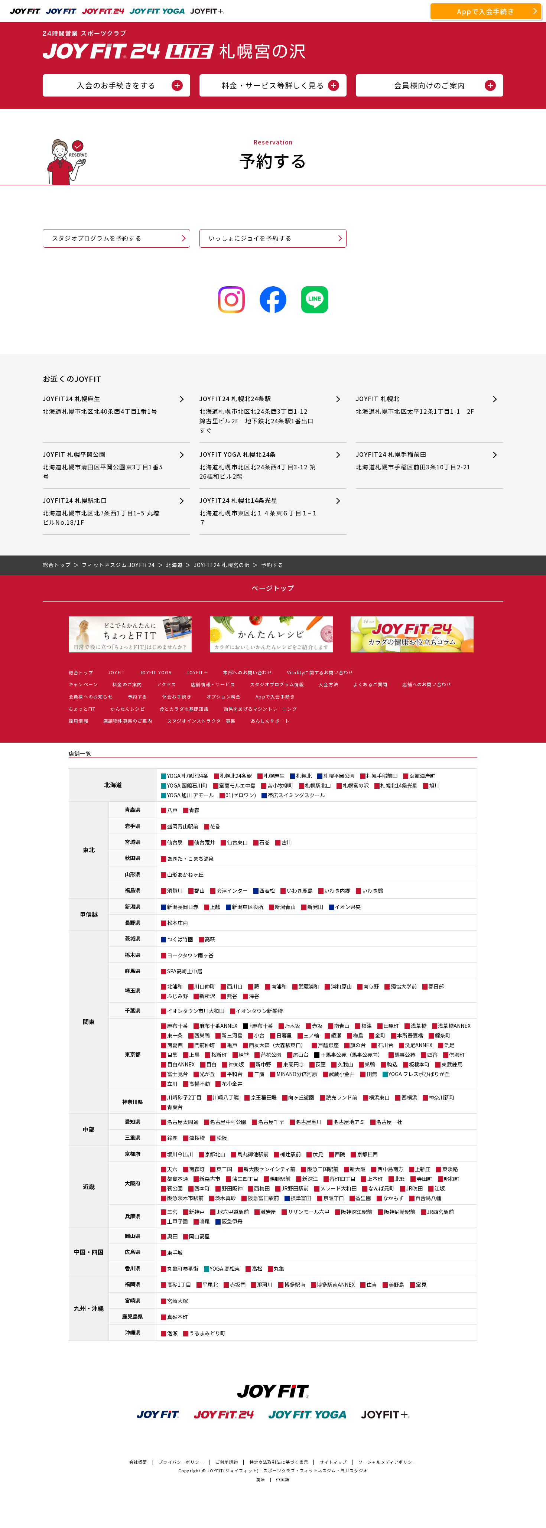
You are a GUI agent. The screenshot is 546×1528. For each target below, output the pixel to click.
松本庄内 (177, 922)
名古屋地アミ (349, 1121)
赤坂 (317, 1025)
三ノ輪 (311, 1035)
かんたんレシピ (127, 709)
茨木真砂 (225, 1198)
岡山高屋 (199, 1236)
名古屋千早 (271, 1121)
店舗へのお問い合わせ (426, 684)
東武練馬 (452, 1064)
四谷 (432, 1054)
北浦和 (175, 986)
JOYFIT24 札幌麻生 (103, 405)
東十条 (175, 1035)
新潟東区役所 (247, 906)
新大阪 (357, 1169)
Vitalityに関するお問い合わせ (320, 672)
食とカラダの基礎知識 (184, 709)
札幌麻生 (274, 775)
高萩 (210, 939)
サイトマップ (333, 1462)
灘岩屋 (268, 1211)
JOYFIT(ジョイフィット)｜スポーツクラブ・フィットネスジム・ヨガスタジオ (287, 1470)
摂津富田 (300, 1198)
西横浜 (409, 1097)
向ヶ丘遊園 (301, 1097)
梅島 (358, 1035)
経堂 (243, 1054)
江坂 (440, 1188)
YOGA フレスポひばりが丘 (419, 1074)
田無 (372, 1074)
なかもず (393, 1198)
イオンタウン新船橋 (259, 1010)
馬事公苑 (404, 1054)
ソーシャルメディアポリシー (387, 1462)
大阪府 (132, 1183)
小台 (259, 1035)
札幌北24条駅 (236, 775)
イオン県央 (348, 906)
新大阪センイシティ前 (269, 1169)
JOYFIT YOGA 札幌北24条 (257, 465)
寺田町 (424, 1178)
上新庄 (422, 1169)
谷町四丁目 (342, 1178)
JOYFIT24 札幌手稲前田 (413, 460)
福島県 (132, 890)
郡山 (199, 890)
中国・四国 (89, 1251)
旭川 (434, 785)
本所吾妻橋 (410, 1035)
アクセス (166, 684)
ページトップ (272, 588)
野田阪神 (232, 1188)
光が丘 (207, 1074)
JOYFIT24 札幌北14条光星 (258, 511)
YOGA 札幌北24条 (187, 775)
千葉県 (132, 1010)
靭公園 (175, 1188)
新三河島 (232, 1035)
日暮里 (284, 1035)
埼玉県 (132, 990)
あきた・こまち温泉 (190, 858)
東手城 (175, 1252)
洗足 (449, 1045)
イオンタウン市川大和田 (195, 1010)
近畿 (89, 1186)
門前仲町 (204, 1045)
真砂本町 (177, 1316)
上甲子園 (177, 1221)
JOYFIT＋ (197, 672)
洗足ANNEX (418, 1045)
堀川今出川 (180, 1154)
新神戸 (197, 1211)
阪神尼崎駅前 (399, 1211)
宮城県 (132, 842)
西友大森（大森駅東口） (277, 1045)
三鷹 (259, 1074)
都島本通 (177, 1178)
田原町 (391, 1025)
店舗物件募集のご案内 (127, 720)
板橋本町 (419, 1064)
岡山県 (132, 1235)
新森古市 (209, 1178)
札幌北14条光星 (398, 785)
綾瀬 (336, 1035)
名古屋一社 (389, 1121)
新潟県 (132, 906)
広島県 (132, 1251)
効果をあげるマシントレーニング (260, 709)
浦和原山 (341, 986)
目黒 (172, 1054)
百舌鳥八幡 (428, 1198)
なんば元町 (381, 1188)
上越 (215, 906)
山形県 (132, 874)
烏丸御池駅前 (253, 1154)
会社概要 (138, 1462)
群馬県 (132, 970)
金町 (380, 1035)
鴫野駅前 (280, 1178)
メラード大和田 (338, 1188)
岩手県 (132, 826)
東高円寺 (293, 1064)
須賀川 (175, 890)
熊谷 (232, 996)
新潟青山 (285, 906)
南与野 (371, 986)
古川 (287, 842)
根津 (366, 1025)
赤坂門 (238, 1284)
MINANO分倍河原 (296, 1074)
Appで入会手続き (485, 11)
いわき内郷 (337, 890)
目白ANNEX (181, 1064)
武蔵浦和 (308, 986)
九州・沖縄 (89, 1308)
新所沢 (207, 996)
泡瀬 (172, 1333)
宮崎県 (132, 1300)
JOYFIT (116, 672)
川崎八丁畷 (226, 1097)
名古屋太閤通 (182, 1121)
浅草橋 (418, 1025)
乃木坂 (292, 1025)
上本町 (375, 1178)
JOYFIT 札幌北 (415, 405)
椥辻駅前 (290, 1154)
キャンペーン (83, 684)
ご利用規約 (226, 1462)
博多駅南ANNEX (336, 1284)
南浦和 (279, 986)
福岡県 (132, 1284)
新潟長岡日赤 (182, 906)
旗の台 (358, 1045)
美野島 (396, 1284)
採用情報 (78, 720)
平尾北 (210, 1284)
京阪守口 (333, 1198)
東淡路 (450, 1169)
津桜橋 (197, 1137)
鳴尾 (204, 1221)
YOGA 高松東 (225, 1268)
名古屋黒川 (309, 1121)
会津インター (232, 890)
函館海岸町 (422, 775)
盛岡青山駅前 (182, 826)
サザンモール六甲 (308, 1211)
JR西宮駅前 (440, 1211)
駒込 (392, 1064)
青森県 (132, 809)
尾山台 (301, 1054)
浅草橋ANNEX (454, 1025)
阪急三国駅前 (322, 1169)
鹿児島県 (132, 1316)
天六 (172, 1169)
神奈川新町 (442, 1097)
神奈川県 (132, 1101)
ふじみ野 (177, 996)
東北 (89, 849)
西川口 (235, 986)
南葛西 (175, 1045)
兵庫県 (132, 1216)
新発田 (315, 906)
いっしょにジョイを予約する (250, 238)
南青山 (342, 1025)
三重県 (132, 1137)
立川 (172, 1083)
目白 (211, 1064)
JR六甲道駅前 (233, 1211)
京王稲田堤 (264, 1097)
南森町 (197, 1169)
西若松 (267, 890)
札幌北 (304, 775)
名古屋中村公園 (228, 1121)
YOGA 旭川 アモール (190, 795)
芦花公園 (271, 1054)
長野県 (132, 922)
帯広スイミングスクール (296, 795)
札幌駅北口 (318, 785)
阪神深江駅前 (356, 1211)
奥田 (172, 1236)
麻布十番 (177, 1025)
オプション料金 (224, 696)
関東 (89, 1021)
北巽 (399, 1178)
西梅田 (262, 1188)
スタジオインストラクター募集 (201, 720)
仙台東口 (237, 842)
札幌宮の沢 (356, 785)
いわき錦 (372, 890)
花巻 (215, 826)
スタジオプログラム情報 (277, 684)
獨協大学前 (404, 986)
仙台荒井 (204, 842)
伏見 (318, 1154)
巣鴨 (370, 1064)
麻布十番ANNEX (218, 1025)
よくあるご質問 (370, 684)
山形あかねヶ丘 (185, 874)
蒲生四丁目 (245, 1178)
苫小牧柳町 (280, 785)
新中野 (263, 1064)
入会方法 (328, 684)
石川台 (385, 1045)
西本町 (202, 1188)
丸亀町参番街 (182, 1268)
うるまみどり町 (207, 1333)
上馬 (194, 1054)
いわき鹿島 (300, 890)
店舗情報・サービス (213, 684)
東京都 (132, 1054)
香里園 (363, 1198)
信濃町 (457, 1054)
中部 (89, 1129)
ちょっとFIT (82, 709)
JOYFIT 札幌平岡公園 (103, 465)
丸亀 (279, 1268)
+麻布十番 (261, 1025)
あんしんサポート (270, 720)
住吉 (372, 1284)
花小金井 (232, 1083)
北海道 (113, 784)
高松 (257, 1268)
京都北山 (215, 1154)
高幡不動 (199, 1083)
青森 (194, 810)
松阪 (222, 1137)
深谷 (254, 996)
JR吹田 (414, 1188)
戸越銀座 (328, 1045)
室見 (421, 1284)
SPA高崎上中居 (184, 971)
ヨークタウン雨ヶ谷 (190, 955)
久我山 (345, 1064)
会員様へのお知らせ (91, 696)
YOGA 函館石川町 (187, 785)
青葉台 (175, 1107)
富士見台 (177, 1074)
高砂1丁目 (179, 1284)
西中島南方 (390, 1169)
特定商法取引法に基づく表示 (279, 1462)
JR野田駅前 (295, 1188)
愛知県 (132, 1121)
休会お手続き (177, 696)
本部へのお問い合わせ (247, 672)
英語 (260, 1479)
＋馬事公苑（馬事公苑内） (352, 1054)
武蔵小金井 (342, 1074)
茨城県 (132, 938)
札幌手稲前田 (381, 775)
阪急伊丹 (232, 1221)
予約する (137, 696)
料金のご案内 (127, 684)
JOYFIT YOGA (156, 672)
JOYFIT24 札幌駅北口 (101, 511)
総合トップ (81, 672)
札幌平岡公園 (339, 775)
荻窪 (320, 1064)
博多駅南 (295, 1284)
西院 (340, 1154)
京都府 (132, 1153)
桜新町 (219, 1054)
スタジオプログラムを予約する (97, 238)
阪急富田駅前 (263, 1198)
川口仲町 (204, 986)
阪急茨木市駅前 (185, 1198)
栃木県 (132, 954)
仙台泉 (175, 842)
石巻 (264, 842)
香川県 (132, 1268)
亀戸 (232, 1045)
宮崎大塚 (177, 1300)
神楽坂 (236, 1064)
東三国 (224, 1169)
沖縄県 (132, 1332)
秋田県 (132, 857)
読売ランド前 (341, 1097)
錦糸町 (443, 1035)
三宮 (172, 1211)
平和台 (235, 1074)
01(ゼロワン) (240, 795)
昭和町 (451, 1178)
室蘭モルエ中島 (237, 785)
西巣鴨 (202, 1035)
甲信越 (89, 914)
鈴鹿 (172, 1137)
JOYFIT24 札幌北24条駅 (256, 414)
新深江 (310, 1178)
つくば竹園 (180, 939)
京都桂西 (367, 1154)
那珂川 (265, 1284)
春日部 (436, 986)
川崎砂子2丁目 (184, 1097)
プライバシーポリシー (181, 1462)
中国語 (283, 1479)
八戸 (172, 810)
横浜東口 (379, 1097)
